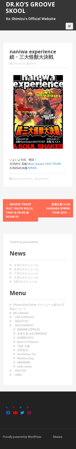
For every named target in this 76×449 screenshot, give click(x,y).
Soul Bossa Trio (26, 354)
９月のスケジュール (26, 265)
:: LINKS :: (18, 374)
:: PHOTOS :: (20, 370)
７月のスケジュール (26, 273)
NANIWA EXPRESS (28, 329)
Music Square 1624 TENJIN (44, 163)
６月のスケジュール (26, 277)
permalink (43, 178)
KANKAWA (23, 362)
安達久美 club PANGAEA (32, 333)
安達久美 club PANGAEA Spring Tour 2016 (58, 208)
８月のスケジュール (26, 269)
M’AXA (32, 168)
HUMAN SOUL (25, 337)
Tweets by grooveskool (24, 242)
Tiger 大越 (23, 346)
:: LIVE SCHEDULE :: (24, 317)
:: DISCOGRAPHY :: (24, 325)
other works (24, 366)
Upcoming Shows (22, 178)
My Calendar (21, 313)
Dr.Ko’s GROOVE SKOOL (30, 7)
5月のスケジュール (25, 281)
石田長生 (22, 350)
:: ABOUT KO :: (21, 321)
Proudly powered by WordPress (22, 436)
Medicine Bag (25, 358)
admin (32, 63)
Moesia (57, 436)
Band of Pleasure (27, 341)
